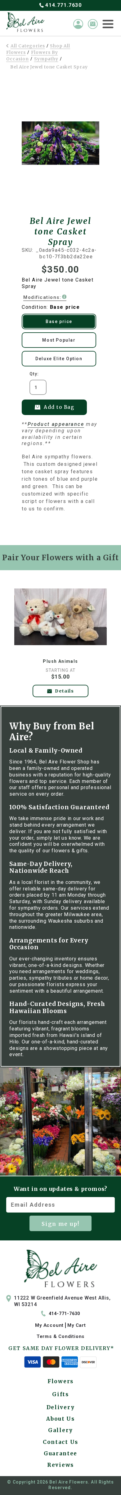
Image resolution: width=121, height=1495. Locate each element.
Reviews (60, 1465)
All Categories (28, 46)
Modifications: (42, 297)
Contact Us (60, 1442)
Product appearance (56, 424)
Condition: (51, 307)
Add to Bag (59, 407)
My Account (49, 1325)
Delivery (61, 1407)
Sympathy (46, 59)
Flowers (60, 1381)
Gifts (60, 1394)
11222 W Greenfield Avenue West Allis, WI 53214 (62, 1301)
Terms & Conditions (60, 1336)
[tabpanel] (60, 639)
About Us (60, 1418)
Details (64, 691)
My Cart (76, 1325)
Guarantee (60, 1453)
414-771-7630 (64, 1313)
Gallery (60, 1430)
